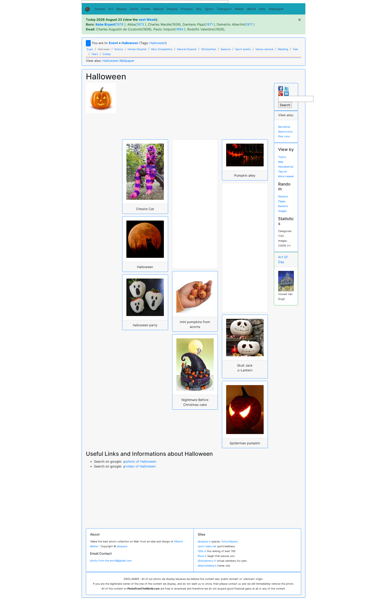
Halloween (130, 43)
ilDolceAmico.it (207, 560)
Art (110, 9)
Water (239, 9)
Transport (224, 9)
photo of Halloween (141, 461)
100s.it (202, 551)
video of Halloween (141, 466)
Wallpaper (276, 9)
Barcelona (284, 126)
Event (145, 9)
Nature (158, 9)
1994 (179, 29)
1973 (140, 24)
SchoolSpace (229, 541)
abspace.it (204, 541)
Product (187, 9)
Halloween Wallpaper (118, 61)
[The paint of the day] (286, 281)
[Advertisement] (195, 111)
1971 (209, 24)
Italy (262, 9)
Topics (282, 157)
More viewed (286, 176)
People (172, 9)
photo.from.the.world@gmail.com (111, 560)
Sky (199, 9)
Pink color (284, 136)
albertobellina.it (207, 565)
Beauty (121, 9)
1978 (119, 24)
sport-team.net (207, 546)
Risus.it (202, 555)
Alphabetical (285, 166)
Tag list (282, 171)
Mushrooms (285, 131)
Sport (209, 9)
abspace (122, 546)
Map (280, 161)
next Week (147, 20)
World (251, 9)
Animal (100, 9)
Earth (134, 9)
